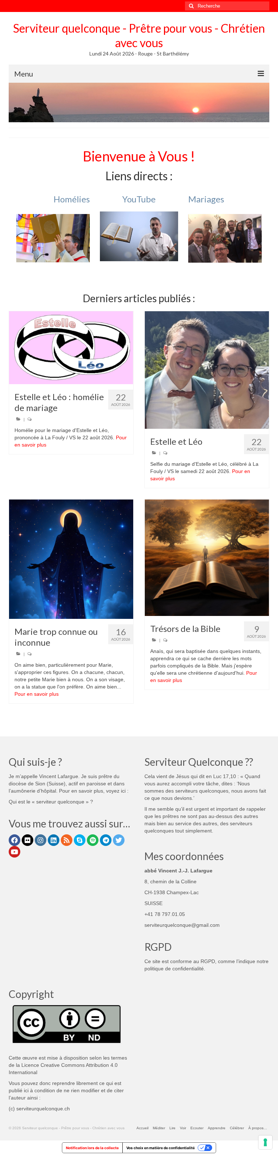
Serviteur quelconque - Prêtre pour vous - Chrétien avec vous (139, 35)
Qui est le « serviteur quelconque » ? (51, 802)
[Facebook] (14, 840)
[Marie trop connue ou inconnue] (71, 559)
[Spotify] (92, 840)
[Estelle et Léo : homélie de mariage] (71, 347)
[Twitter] (119, 840)
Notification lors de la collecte (92, 1148)
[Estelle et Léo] (207, 370)
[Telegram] (105, 840)
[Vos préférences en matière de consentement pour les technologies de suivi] (265, 1142)
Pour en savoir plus (36, 694)
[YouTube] (14, 852)
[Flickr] (27, 840)
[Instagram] (40, 840)
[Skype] (79, 840)
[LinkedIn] (53, 840)
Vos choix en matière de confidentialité (160, 1148)
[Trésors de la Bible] (207, 558)
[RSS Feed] (66, 840)
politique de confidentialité (174, 968)
